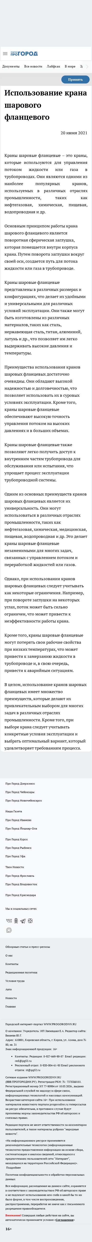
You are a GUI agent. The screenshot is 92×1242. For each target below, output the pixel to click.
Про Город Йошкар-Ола (21, 828)
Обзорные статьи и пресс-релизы (27, 946)
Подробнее (13, 1167)
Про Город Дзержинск (20, 783)
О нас (9, 955)
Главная (10, 1006)
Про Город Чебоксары (19, 792)
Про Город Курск (16, 839)
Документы (11, 66)
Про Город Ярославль (19, 875)
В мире (70, 66)
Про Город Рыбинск (18, 847)
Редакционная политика (21, 972)
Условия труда (15, 981)
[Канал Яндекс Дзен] (30, 920)
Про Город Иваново (18, 820)
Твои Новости (14, 867)
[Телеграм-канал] (23, 920)
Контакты (11, 964)
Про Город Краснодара (20, 895)
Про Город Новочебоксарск (23, 800)
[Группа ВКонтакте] (9, 920)
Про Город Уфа (15, 856)
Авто (8, 989)
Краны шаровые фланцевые (32, 155)
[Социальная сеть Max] (9, 930)
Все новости (33, 66)
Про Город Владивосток (21, 884)
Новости (11, 998)
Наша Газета (13, 811)
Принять (75, 79)
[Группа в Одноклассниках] (16, 920)
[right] (87, 67)
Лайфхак (53, 66)
